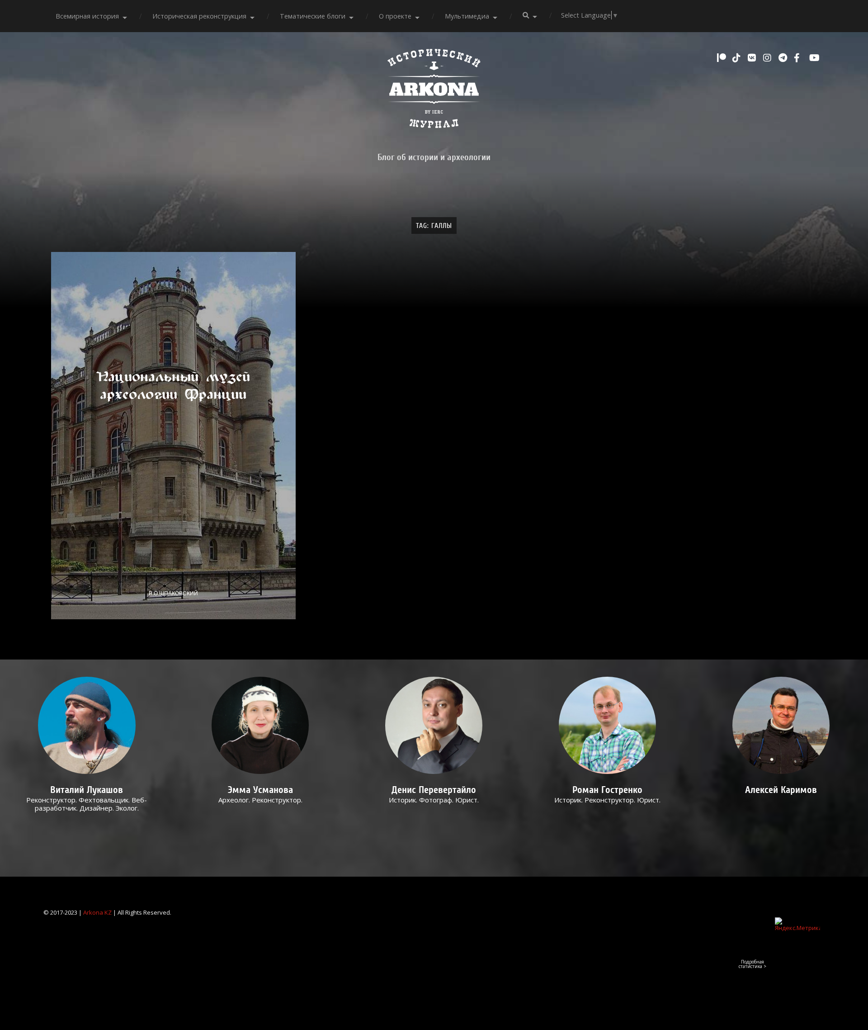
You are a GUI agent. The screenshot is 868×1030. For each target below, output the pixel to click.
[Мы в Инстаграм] (768, 57)
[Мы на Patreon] (722, 57)
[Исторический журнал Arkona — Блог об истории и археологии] (434, 91)
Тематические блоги (312, 16)
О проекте (395, 16)
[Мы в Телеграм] (783, 57)
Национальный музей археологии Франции (173, 385)
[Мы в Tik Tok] (737, 57)
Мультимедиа (467, 16)
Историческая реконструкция (199, 16)
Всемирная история (87, 16)
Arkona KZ (97, 912)
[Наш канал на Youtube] (814, 57)
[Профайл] (87, 725)
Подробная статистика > (752, 963)
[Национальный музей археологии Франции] (173, 435)
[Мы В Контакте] (753, 57)
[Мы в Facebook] (799, 57)
